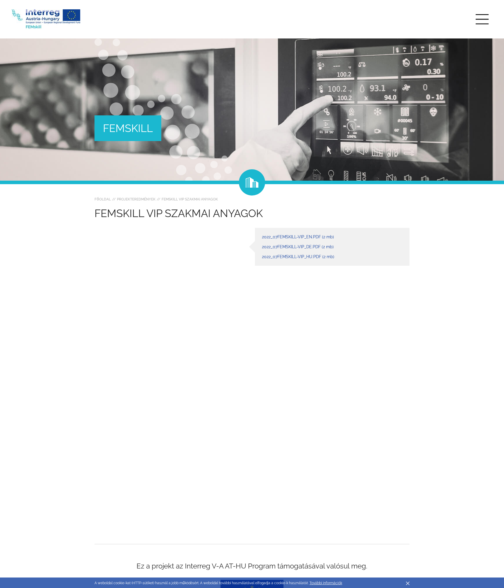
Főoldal (102, 199)
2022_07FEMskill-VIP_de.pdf (298, 246)
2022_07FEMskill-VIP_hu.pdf (298, 256)
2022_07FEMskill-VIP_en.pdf (298, 237)
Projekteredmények (136, 199)
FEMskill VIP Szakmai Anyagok (190, 199)
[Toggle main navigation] (482, 19)
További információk (325, 583)
